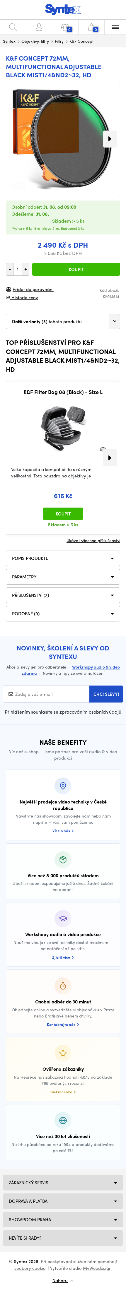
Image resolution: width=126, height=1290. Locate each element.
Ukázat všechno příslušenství (93, 540)
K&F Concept (81, 41)
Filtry (59, 41)
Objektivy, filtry (35, 41)
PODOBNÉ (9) (26, 613)
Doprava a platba (28, 1201)
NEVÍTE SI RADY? (25, 1238)
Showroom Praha (30, 1219)
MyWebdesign (97, 1268)
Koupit (76, 269)
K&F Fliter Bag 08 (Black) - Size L (63, 391)
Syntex (9, 41)
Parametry (24, 576)
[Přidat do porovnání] (103, 449)
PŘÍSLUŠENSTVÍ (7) (30, 595)
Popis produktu (30, 558)
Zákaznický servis (28, 1182)
